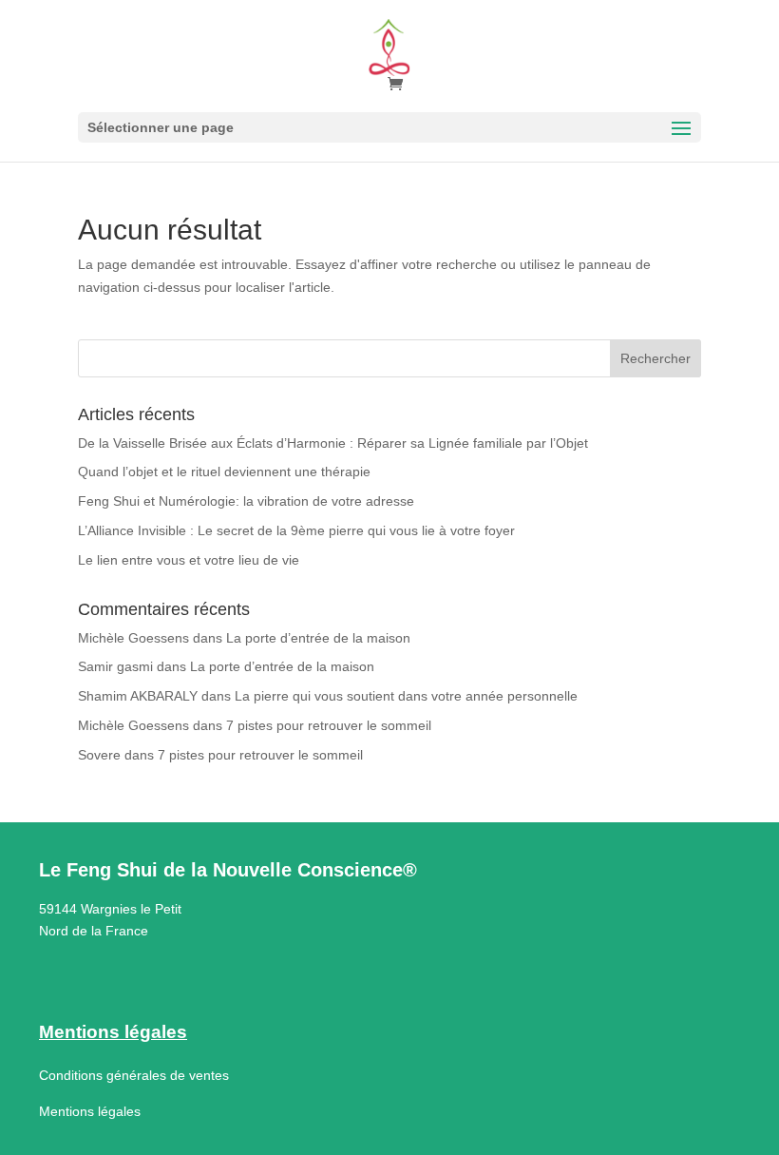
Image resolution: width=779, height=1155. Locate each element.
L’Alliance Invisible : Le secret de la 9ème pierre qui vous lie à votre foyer (296, 530)
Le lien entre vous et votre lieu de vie (188, 560)
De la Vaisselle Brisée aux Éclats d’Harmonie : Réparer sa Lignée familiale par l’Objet (333, 443)
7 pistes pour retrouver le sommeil (328, 725)
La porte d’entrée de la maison (318, 637)
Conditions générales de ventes (134, 1075)
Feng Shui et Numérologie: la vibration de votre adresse (246, 501)
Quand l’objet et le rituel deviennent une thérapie (224, 471)
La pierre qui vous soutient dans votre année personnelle (406, 695)
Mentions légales (90, 1111)
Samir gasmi (115, 666)
